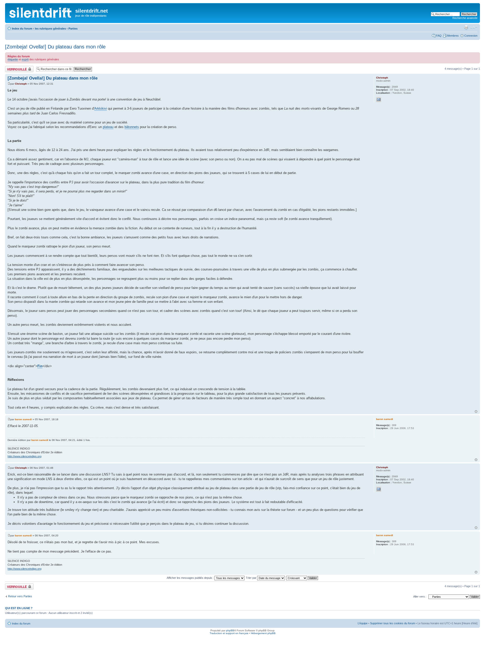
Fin (39, 366)
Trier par (251, 577)
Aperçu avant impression (466, 27)
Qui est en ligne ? (19, 608)
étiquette (13, 59)
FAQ (439, 35)
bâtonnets (132, 127)
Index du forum (22, 28)
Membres (453, 35)
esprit (25, 59)
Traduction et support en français (229, 633)
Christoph (21, 83)
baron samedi (23, 419)
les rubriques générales (50, 28)
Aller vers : (419, 596)
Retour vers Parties (20, 596)
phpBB (230, 630)
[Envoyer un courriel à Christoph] (378, 99)
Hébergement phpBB (263, 633)
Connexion (470, 35)
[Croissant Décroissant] (302, 577)
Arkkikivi (100, 108)
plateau (108, 127)
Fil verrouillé (12, 67)
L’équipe (363, 623)
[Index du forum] (40, 11)
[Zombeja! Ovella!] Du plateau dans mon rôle (55, 46)
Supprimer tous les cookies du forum (392, 623)
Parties (73, 28)
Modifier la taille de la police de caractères (473, 27)
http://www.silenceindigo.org (24, 456)
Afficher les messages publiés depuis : (190, 577)
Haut (476, 411)
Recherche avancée (464, 17)
